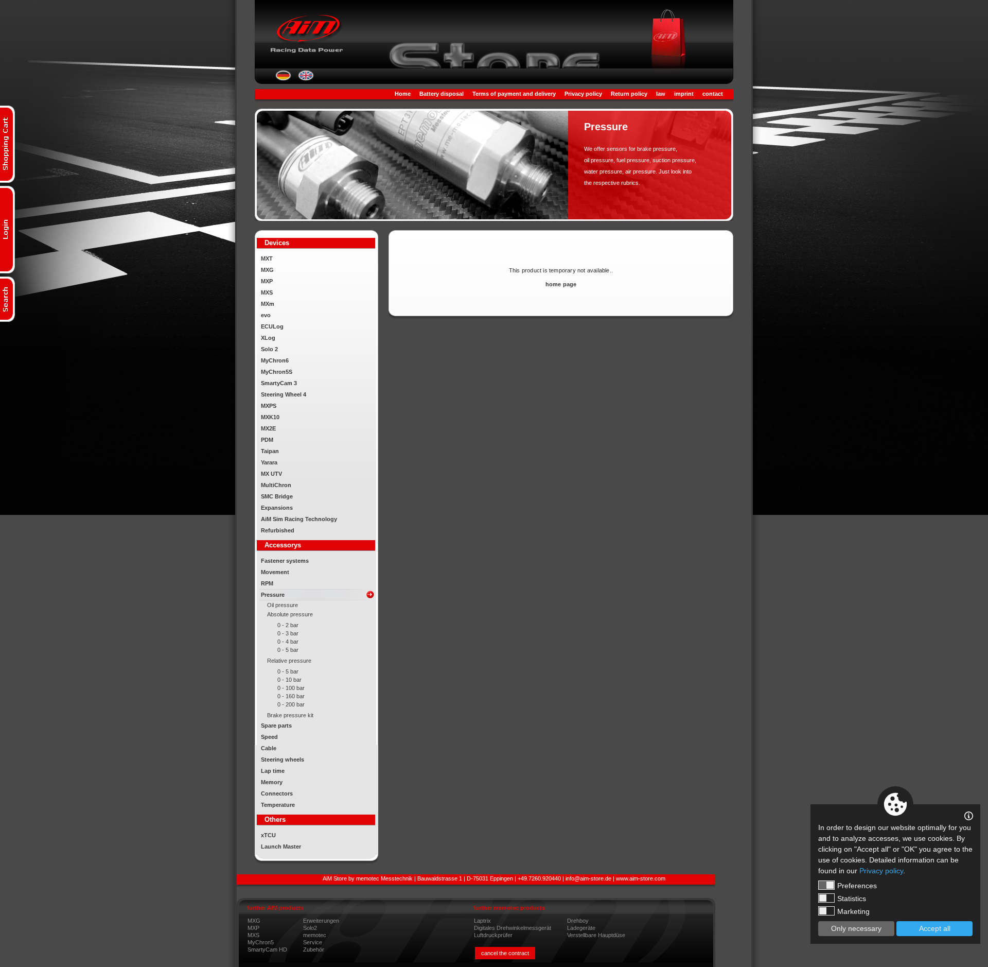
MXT (267, 258)
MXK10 (270, 417)
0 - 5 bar (287, 650)
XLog (268, 338)
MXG (267, 270)
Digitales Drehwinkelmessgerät (512, 928)
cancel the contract (505, 953)
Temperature (278, 805)
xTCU (268, 835)
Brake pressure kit (290, 715)
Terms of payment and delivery (514, 94)
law (660, 94)
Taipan (270, 451)
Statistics (851, 898)
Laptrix (482, 921)
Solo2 (310, 928)
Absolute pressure (290, 614)
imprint (684, 94)
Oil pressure (282, 605)
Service (312, 942)
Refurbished (277, 530)
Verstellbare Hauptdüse (596, 935)
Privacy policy (583, 94)
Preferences (857, 886)
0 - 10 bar (289, 680)
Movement (275, 572)
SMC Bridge (277, 496)
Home (403, 94)
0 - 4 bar (287, 641)
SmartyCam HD (267, 949)
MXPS (268, 406)
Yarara (269, 462)
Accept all (934, 928)
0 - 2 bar (287, 625)
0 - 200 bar (291, 704)
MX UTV (271, 474)
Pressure (273, 595)
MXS (267, 292)
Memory (272, 782)
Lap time (273, 771)
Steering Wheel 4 (283, 394)
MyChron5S (276, 372)
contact (712, 94)
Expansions (277, 508)
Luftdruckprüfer (493, 935)
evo (266, 315)
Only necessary (856, 928)
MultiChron (276, 485)
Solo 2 (269, 349)
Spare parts (276, 725)
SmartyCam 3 (279, 383)
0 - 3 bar (287, 633)
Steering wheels (282, 759)
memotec (314, 935)
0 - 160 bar (291, 696)
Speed (269, 737)
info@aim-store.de (588, 878)
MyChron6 (275, 360)
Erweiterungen (321, 921)
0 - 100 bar (291, 688)
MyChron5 (261, 942)
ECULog (272, 326)
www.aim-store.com (640, 878)
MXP (267, 281)
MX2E (268, 428)
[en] (306, 79)
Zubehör (313, 949)
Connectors (277, 793)
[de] (283, 79)
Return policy (629, 94)
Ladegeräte (581, 928)
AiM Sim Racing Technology (299, 519)
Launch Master (281, 846)
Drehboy (578, 921)
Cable (268, 748)
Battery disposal (441, 94)
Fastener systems (285, 561)
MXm (267, 304)
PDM (267, 440)
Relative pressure (289, 661)
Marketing (853, 911)
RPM (267, 583)
